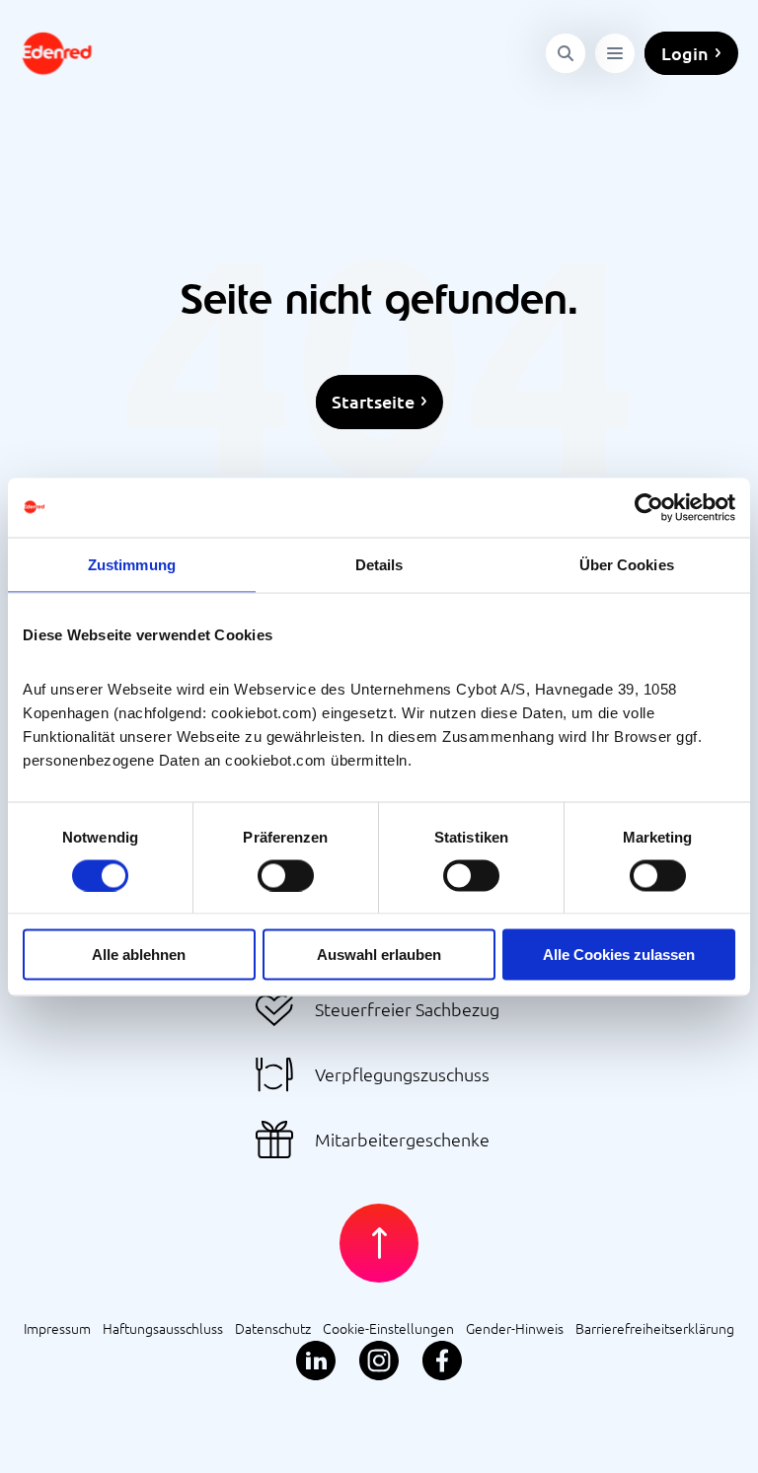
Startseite (373, 401)
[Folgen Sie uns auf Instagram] (379, 1361)
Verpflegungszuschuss (402, 1074)
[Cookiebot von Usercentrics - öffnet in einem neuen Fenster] (649, 507)
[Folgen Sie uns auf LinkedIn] (316, 1361)
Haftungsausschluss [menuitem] (163, 1328)
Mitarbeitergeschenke (402, 1139)
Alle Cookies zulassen (619, 954)
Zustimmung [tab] (132, 563)
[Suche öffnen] (565, 53)
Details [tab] (379, 563)
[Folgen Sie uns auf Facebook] (442, 1361)
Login (685, 52)
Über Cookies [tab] (626, 563)
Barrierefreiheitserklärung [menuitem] (654, 1328)
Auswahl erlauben (379, 954)
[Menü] (615, 53)
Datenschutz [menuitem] (273, 1328)
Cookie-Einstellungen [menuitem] (388, 1328)
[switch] (286, 875)
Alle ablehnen (139, 954)
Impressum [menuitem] (57, 1328)
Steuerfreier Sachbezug (407, 1008)
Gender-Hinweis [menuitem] (515, 1328)
